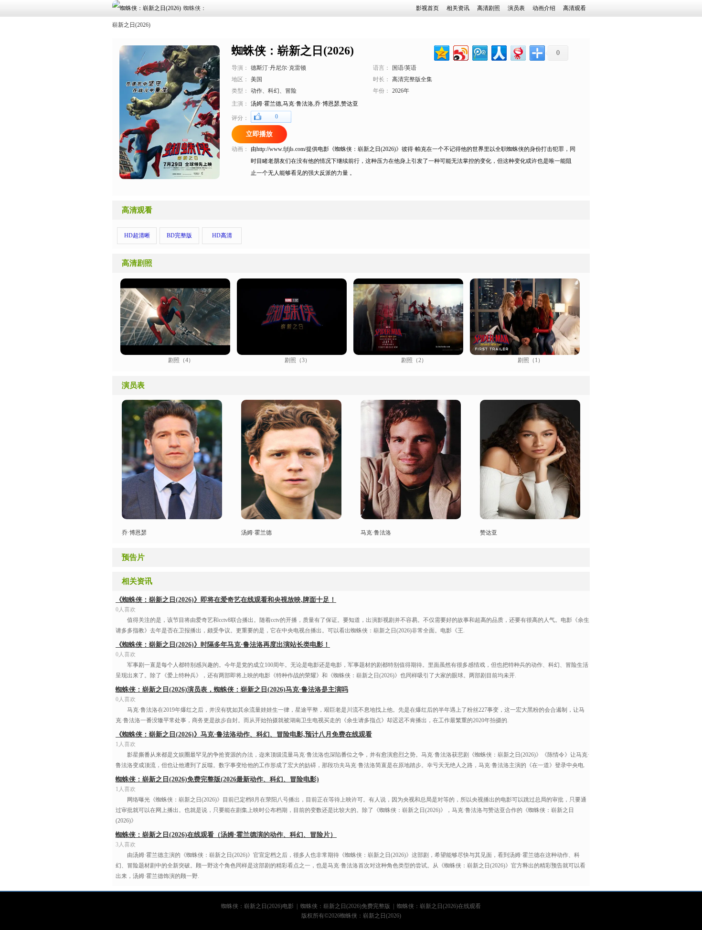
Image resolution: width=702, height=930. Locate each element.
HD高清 (222, 235)
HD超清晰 (137, 235)
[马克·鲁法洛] (291, 517)
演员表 (133, 385)
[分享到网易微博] (517, 52)
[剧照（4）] (175, 352)
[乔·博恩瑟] (172, 517)
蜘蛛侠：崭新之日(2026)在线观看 (439, 906)
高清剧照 (137, 263)
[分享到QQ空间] (441, 52)
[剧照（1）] (525, 352)
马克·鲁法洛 (376, 532)
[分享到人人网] (498, 52)
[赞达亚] (530, 517)
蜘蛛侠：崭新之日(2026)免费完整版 (345, 906)
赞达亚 (488, 532)
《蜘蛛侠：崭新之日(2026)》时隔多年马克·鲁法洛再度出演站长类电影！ (223, 644)
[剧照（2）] (408, 352)
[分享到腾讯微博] (479, 52)
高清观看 (137, 210)
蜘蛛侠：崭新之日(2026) (370, 915)
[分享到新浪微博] (460, 52)
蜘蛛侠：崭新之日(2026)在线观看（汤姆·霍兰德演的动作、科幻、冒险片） (226, 834)
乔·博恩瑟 (134, 532)
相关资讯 (137, 581)
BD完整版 (179, 235)
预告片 (133, 557)
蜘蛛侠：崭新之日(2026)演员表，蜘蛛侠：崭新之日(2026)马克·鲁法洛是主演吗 (232, 689)
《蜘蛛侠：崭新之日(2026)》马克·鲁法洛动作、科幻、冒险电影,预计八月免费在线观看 (244, 734)
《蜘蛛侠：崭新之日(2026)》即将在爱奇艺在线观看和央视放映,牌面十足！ (226, 599)
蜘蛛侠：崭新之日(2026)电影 (257, 906)
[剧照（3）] (292, 352)
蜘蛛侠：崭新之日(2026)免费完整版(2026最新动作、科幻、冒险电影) (217, 779)
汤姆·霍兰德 (256, 532)
